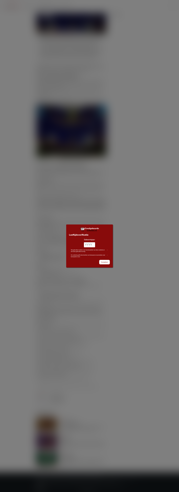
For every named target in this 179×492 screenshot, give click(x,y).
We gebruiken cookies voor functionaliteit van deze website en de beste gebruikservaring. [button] (88, 250)
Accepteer (104, 262)
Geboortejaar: (89, 239)
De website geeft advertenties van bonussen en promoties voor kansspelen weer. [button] (88, 256)
